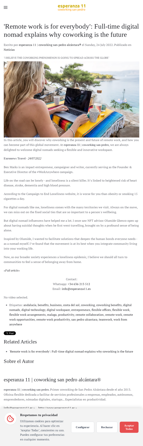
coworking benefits (109, 305)
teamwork (105, 319)
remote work (113, 315)
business (56, 305)
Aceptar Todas (129, 427)
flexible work (120, 310)
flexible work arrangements (27, 315)
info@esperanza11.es (76, 289)
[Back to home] (71, 7)
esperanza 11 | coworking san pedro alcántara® (50, 45)
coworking (88, 305)
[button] (5, 7)
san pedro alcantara (84, 319)
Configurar (83, 427)
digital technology (33, 310)
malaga (52, 315)
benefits (43, 305)
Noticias (9, 50)
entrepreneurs (80, 310)
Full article (11, 270)
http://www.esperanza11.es (56, 408)
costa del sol (71, 305)
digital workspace (58, 310)
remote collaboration (90, 315)
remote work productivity (53, 319)
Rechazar (107, 427)
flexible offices (101, 310)
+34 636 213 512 (79, 284)
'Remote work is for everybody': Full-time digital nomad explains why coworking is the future (71, 351)
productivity (66, 315)
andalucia (29, 305)
